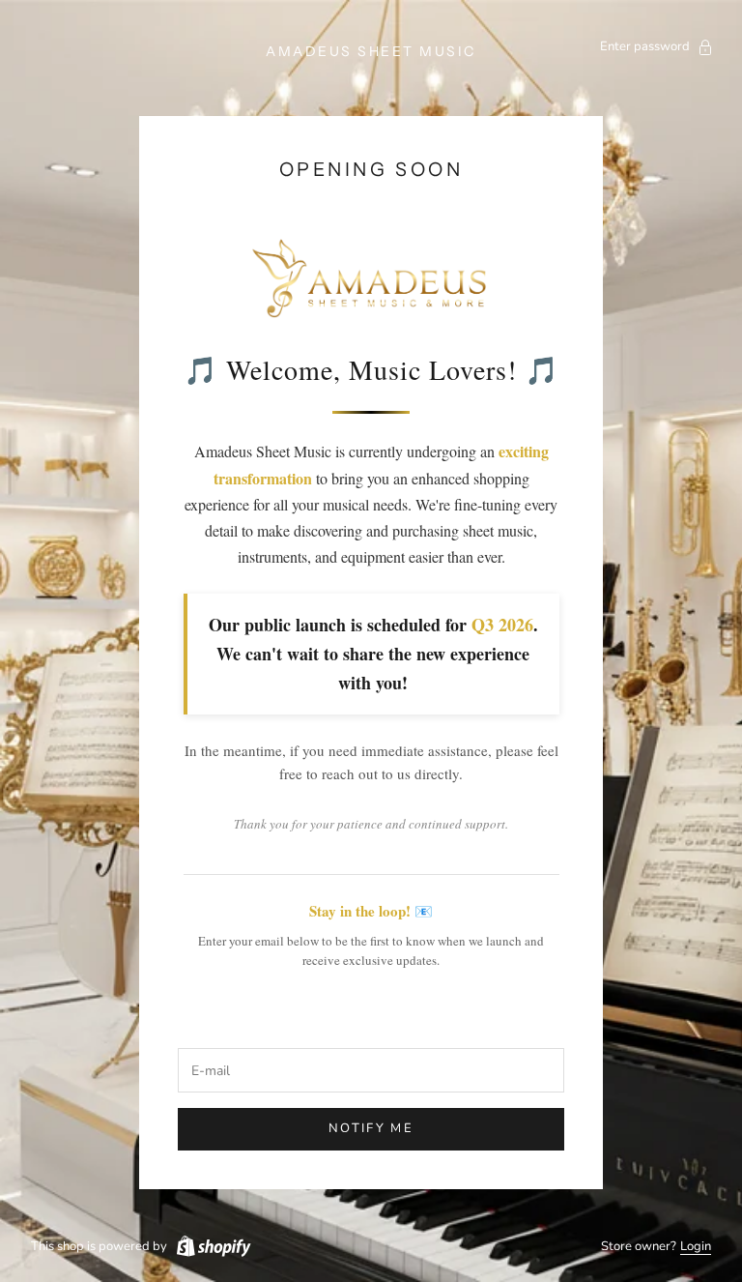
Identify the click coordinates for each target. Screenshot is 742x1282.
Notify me (371, 1128)
